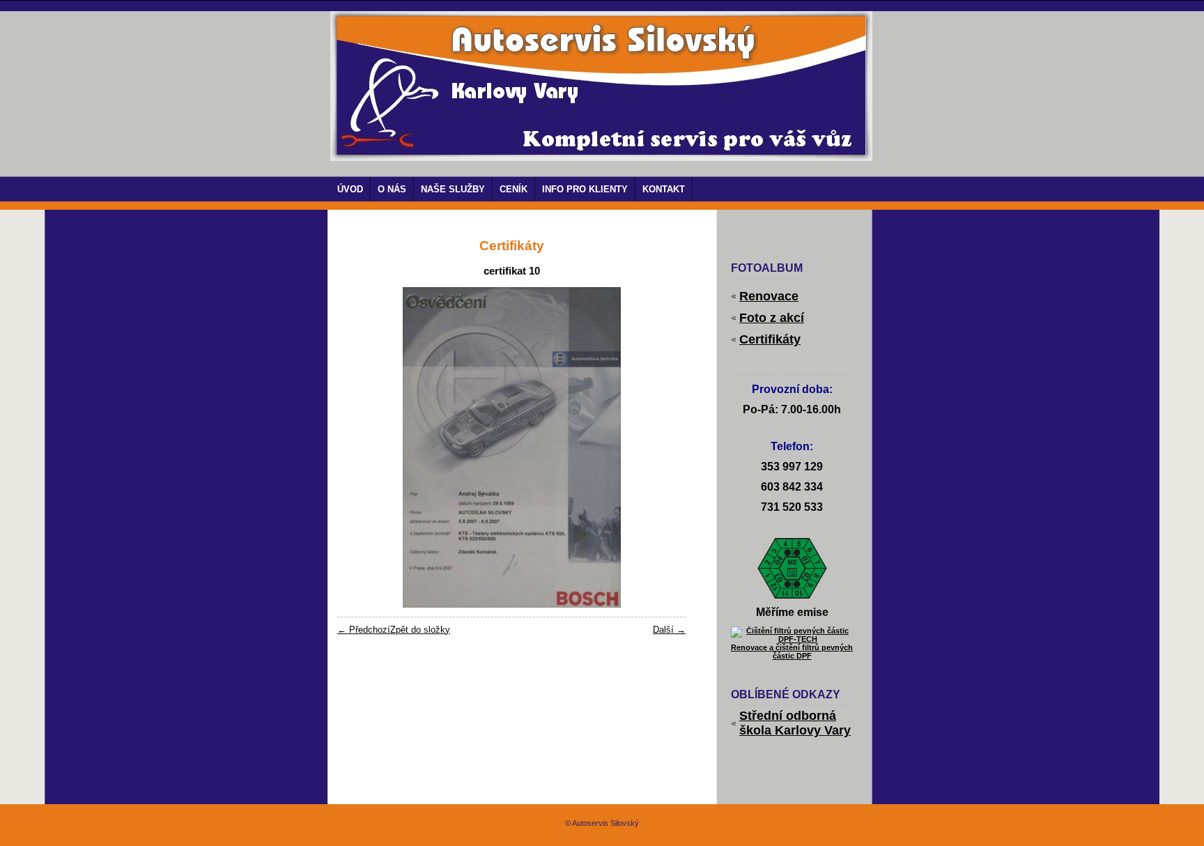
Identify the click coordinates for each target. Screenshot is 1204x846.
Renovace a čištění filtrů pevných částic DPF (792, 651)
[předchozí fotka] (360, 447)
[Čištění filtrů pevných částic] (792, 639)
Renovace (768, 296)
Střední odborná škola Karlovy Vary (795, 723)
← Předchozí (363, 629)
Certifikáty (770, 339)
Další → (669, 629)
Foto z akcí (771, 318)
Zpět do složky (420, 629)
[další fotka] (663, 447)
